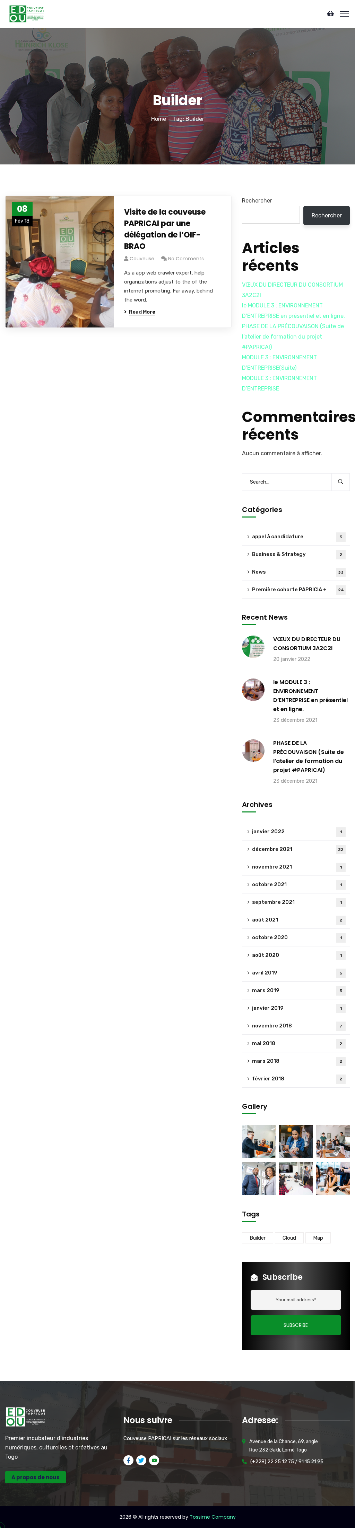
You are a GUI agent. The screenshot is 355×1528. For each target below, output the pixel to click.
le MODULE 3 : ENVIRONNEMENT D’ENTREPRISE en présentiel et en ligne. (310, 695)
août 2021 (297, 920)
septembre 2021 (297, 902)
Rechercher (257, 200)
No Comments (186, 258)
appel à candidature (297, 536)
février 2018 (297, 1079)
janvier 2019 (297, 1008)
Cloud (289, 1238)
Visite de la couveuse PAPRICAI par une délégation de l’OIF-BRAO (165, 229)
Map (318, 1238)
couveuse (142, 258)
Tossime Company (213, 1516)
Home (158, 119)
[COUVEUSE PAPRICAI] (27, 13)
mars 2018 (297, 1061)
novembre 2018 (297, 1026)
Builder (258, 1238)
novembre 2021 (297, 867)
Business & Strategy (297, 554)
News (298, 572)
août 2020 (297, 955)
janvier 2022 (297, 831)
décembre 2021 (298, 849)
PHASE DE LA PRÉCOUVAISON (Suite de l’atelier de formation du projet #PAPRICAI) (293, 336)
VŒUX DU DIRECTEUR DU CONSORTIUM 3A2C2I (306, 643)
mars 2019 (297, 990)
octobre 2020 (297, 937)
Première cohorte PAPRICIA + (298, 589)
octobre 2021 (297, 884)
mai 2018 (297, 1043)
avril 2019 (297, 973)
